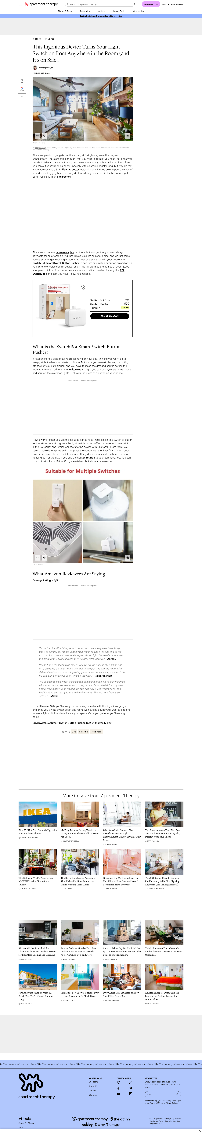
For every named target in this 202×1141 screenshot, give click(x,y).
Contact (92, 1090)
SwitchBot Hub (86, 457)
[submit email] (177, 1094)
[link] (38, 831)
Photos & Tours (65, 10)
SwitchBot (74, 369)
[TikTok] (130, 1082)
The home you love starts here (42, 1064)
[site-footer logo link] (25, 1119)
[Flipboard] (130, 1093)
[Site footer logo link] (52, 1085)
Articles (101, 10)
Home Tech (50, 39)
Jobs (21, 1127)
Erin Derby (41, 143)
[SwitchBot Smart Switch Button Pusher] (61, 309)
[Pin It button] (44, 136)
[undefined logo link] (41, 4)
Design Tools (118, 10)
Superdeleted (103, 675)
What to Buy (138, 10)
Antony (111, 658)
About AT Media (26, 1123)
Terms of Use (155, 1103)
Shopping (37, 39)
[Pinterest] (130, 1088)
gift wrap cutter (70, 169)
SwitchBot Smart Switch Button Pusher (56, 263)
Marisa (54, 696)
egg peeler (63, 176)
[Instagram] (118, 1082)
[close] (200, 1131)
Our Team (93, 1081)
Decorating (85, 10)
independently (40, 148)
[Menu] (20, 4)
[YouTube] (118, 1093)
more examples (65, 252)
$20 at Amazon (110, 316)
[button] (127, 136)
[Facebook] (118, 1088)
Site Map (93, 1095)
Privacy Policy (171, 1103)
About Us (93, 1086)
